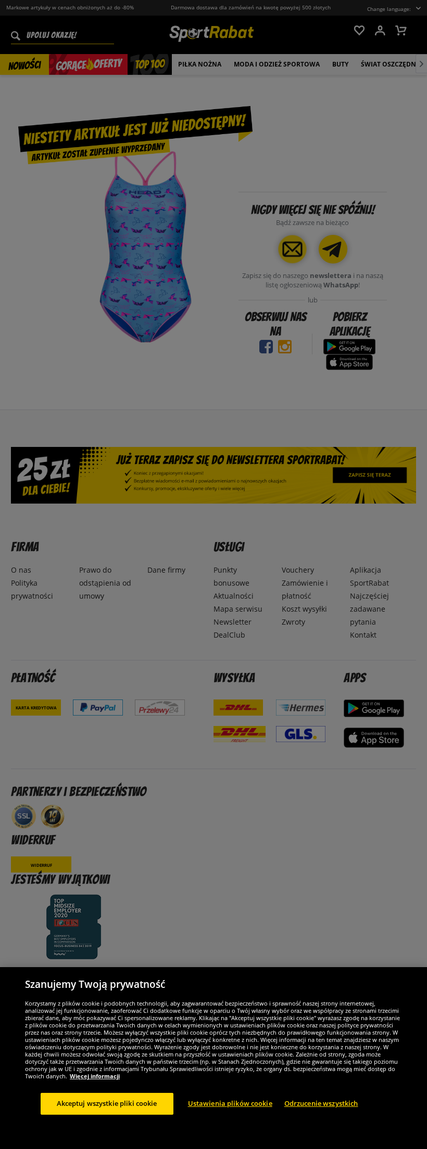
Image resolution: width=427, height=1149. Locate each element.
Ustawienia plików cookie (230, 1103)
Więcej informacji (95, 1076)
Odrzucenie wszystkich (321, 1103)
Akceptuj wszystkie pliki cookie (107, 1103)
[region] (213, 1058)
